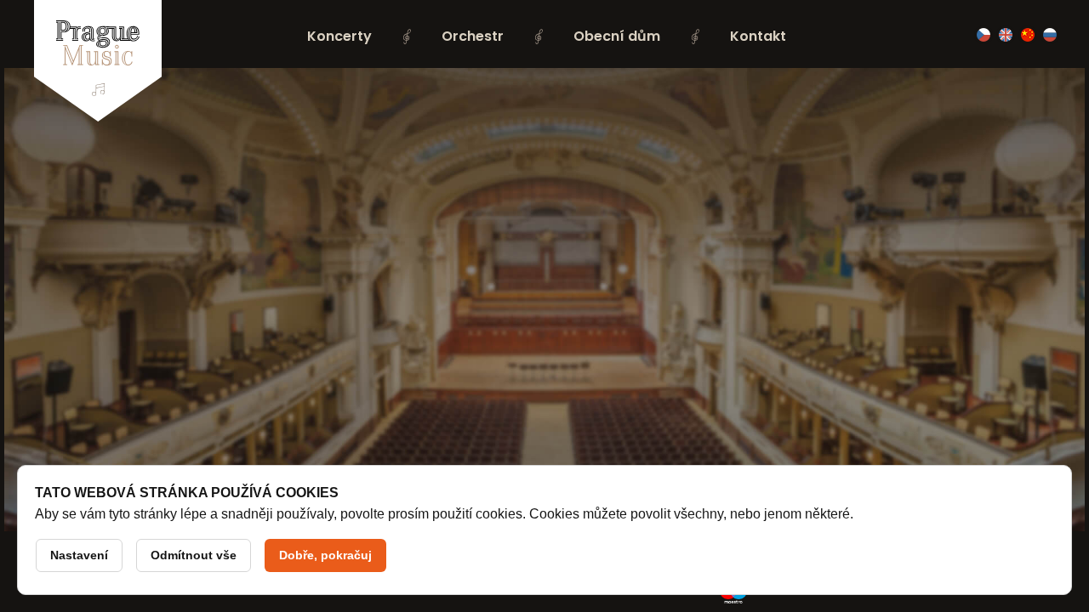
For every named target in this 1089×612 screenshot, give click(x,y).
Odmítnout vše (194, 555)
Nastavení (79, 555)
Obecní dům (616, 36)
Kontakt (758, 36)
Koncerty (339, 36)
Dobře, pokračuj (325, 555)
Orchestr (473, 36)
